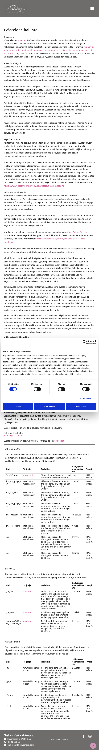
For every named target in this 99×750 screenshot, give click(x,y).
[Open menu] (92, 9)
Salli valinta (49, 406)
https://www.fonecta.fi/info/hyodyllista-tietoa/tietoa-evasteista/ (34, 186)
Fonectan (22, 40)
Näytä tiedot (85, 399)
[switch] (37, 389)
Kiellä (18, 406)
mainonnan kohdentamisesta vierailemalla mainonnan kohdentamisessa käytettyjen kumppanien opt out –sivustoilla (49, 50)
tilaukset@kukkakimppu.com (21, 745)
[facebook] (83, 736)
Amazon (27, 591)
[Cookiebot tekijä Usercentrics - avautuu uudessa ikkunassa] (84, 342)
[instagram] (90, 736)
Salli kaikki (81, 406)
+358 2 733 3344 (15, 742)
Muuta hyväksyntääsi (13, 435)
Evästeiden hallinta (59, 740)
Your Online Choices (77, 232)
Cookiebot (59, 441)
